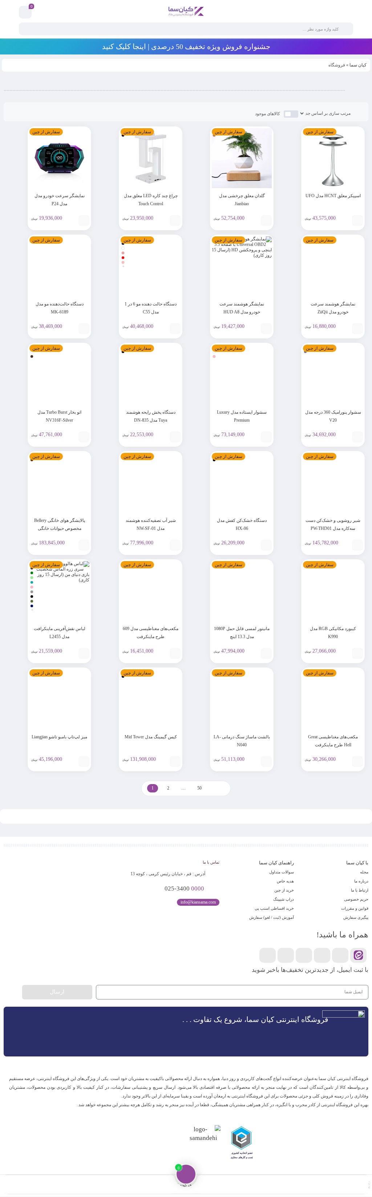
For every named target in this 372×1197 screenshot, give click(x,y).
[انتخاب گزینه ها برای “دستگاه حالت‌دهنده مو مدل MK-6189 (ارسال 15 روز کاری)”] (83, 328)
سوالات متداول (281, 872)
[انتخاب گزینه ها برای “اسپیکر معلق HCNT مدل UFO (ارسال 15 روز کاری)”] (357, 220)
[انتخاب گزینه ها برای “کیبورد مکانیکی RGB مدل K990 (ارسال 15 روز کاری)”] (357, 653)
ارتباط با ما (359, 890)
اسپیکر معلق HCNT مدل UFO (333, 195)
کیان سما (358, 65)
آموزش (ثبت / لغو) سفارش (271, 917)
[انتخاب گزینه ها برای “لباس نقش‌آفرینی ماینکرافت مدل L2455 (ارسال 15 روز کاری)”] (83, 653)
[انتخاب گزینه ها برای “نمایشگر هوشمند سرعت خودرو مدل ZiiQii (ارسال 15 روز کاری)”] (357, 328)
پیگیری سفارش (355, 917)
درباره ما (361, 881)
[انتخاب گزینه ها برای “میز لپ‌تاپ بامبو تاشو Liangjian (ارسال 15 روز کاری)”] (83, 761)
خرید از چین (284, 890)
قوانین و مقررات (354, 908)
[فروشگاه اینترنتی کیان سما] (185, 12)
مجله (364, 872)
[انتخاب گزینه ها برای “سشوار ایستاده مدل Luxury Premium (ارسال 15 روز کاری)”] (266, 436)
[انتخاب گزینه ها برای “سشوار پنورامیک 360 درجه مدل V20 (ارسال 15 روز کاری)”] (357, 436)
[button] (361, 1143)
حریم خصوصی (356, 899)
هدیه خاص (285, 881)
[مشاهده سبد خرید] (25, 12)
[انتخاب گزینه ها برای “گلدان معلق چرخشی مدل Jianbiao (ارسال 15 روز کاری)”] (266, 220)
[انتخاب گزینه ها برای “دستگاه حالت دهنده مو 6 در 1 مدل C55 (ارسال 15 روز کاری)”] (175, 328)
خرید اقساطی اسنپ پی (274, 908)
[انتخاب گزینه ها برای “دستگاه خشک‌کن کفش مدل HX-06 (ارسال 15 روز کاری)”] (266, 545)
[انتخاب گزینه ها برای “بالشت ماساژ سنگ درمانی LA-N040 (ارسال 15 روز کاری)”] (266, 761)
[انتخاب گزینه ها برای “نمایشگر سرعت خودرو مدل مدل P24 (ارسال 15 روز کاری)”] (83, 220)
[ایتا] (358, 955)
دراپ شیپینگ (283, 899)
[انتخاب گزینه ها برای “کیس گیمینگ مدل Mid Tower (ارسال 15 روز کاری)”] (175, 761)
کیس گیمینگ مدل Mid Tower (151, 736)
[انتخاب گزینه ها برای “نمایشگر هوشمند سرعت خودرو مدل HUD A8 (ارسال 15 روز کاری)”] (266, 328)
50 (199, 788)
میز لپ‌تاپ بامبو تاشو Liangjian (59, 736)
